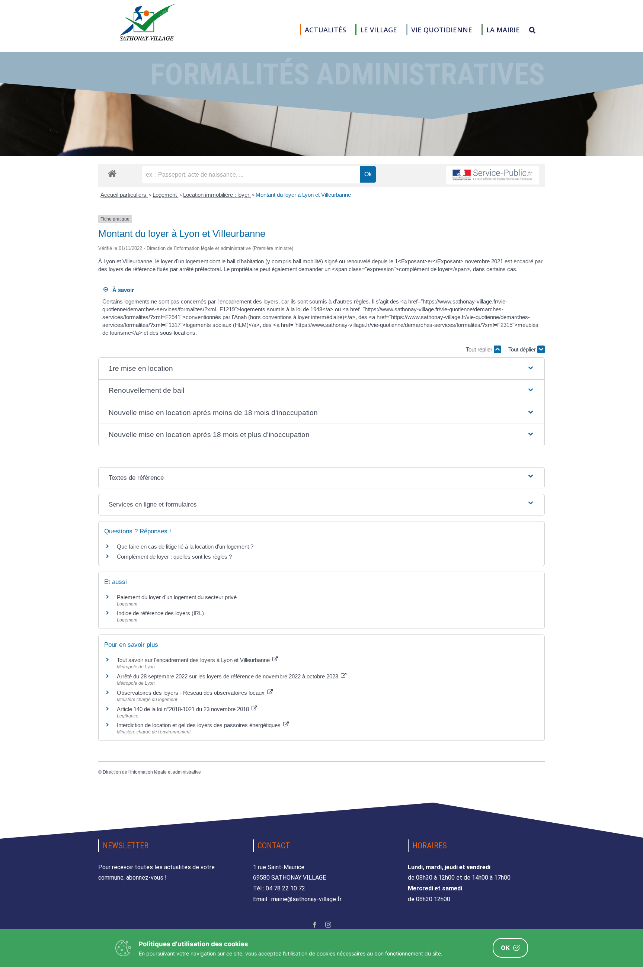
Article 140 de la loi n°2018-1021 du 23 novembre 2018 (183, 709)
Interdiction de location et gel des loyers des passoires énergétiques (199, 725)
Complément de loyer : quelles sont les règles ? (174, 556)
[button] (532, 29)
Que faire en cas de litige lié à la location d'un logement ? (185, 546)
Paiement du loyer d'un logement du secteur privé (177, 597)
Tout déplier (522, 349)
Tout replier (480, 349)
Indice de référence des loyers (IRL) (160, 613)
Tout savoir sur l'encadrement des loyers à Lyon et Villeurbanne (194, 660)
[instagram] (328, 925)
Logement (165, 195)
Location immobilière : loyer (217, 195)
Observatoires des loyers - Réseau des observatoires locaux (191, 693)
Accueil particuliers (124, 195)
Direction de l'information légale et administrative (152, 772)
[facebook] (315, 925)
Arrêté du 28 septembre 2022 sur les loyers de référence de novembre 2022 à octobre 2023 (228, 676)
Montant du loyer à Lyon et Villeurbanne (303, 195)
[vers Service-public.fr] (492, 175)
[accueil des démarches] (112, 173)
